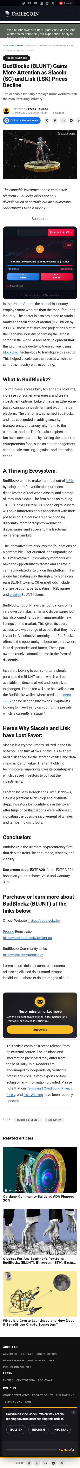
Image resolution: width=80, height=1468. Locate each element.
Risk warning (65, 1395)
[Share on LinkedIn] (63, 120)
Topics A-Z (45, 1380)
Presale (8, 931)
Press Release (38, 109)
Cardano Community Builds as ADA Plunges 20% (38, 1198)
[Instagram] (47, 3)
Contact (27, 1354)
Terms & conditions (17, 1401)
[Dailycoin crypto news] (22, 14)
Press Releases (16, 45)
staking (15, 594)
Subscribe (40, 1029)
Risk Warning (33, 1095)
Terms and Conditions (43, 1088)
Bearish (38, 1430)
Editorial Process (41, 1360)
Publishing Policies (17, 1367)
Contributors (46, 1354)
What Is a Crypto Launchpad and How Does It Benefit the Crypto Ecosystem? (38, 1322)
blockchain (11, 352)
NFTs (70, 481)
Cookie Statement (16, 1395)
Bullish (16, 1430)
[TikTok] (23, 3)
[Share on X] (46, 120)
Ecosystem (54, 1119)
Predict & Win (61, 232)
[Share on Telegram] (71, 120)
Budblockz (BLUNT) (28, 1119)
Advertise (10, 1354)
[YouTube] (35, 3)
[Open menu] (71, 14)
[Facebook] (29, 3)
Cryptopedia (25, 1380)
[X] (52, 3)
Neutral (61, 1430)
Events (8, 1380)
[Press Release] (6, 110)
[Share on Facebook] (54, 120)
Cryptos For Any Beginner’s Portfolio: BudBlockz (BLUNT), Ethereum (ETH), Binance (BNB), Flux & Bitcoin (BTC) (40, 1262)
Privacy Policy (42, 1395)
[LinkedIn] (41, 3)
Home (5, 45)
